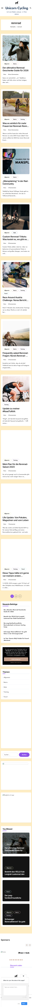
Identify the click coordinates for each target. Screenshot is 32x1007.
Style (14, 232)
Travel (5, 293)
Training (23, 119)
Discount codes (16, 965)
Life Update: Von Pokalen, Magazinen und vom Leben (16, 519)
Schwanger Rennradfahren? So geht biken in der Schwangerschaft (15, 633)
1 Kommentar (11, 524)
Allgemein (6, 64)
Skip (19, 1003)
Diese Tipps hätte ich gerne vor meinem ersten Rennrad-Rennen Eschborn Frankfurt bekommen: (16, 577)
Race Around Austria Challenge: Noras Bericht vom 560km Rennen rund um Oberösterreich (15, 301)
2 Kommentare (12, 359)
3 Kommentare (12, 415)
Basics (15, 64)
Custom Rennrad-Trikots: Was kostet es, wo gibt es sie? (15, 239)
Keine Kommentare (13, 74)
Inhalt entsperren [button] (16, 659)
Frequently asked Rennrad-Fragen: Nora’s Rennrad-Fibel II (16, 356)
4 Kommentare (12, 188)
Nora (4, 74)
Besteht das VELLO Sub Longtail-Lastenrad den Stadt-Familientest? (14, 617)
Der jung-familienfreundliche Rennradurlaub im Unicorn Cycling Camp (14, 625)
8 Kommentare (12, 243)
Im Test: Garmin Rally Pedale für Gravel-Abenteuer (16, 639)
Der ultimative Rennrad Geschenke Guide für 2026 (15, 69)
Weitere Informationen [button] (16, 662)
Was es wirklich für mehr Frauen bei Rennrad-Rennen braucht (16, 126)
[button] (30, 945)
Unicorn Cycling (16, 8)
